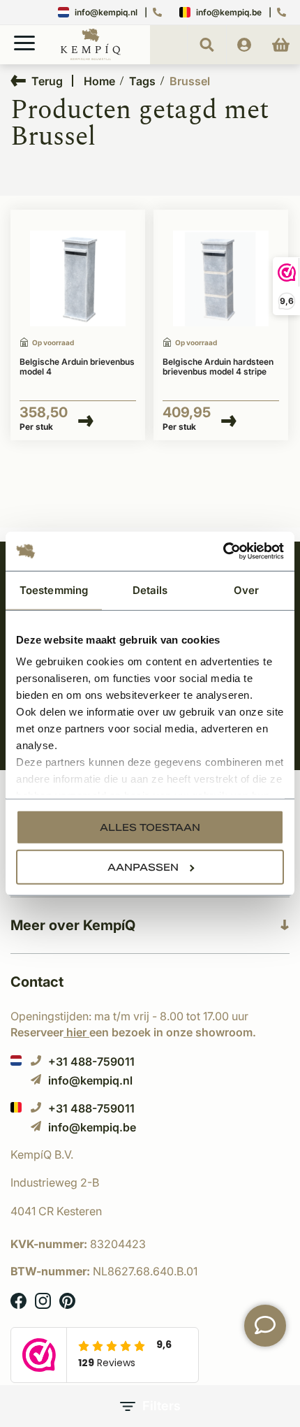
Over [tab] (246, 589)
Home (99, 81)
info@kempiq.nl (106, 12)
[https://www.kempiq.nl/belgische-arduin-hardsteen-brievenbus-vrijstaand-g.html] (78, 279)
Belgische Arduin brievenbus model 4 (77, 367)
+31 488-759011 (91, 1061)
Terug (47, 81)
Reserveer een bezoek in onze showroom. (133, 1032)
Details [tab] (150, 589)
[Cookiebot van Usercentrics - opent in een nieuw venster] (223, 551)
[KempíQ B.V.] (150, 1154)
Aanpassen (143, 866)
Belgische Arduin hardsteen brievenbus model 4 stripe (218, 367)
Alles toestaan (150, 826)
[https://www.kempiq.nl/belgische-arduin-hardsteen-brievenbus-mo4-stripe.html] (221, 279)
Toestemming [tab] (54, 589)
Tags (142, 81)
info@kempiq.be (229, 12)
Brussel (190, 81)
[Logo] (91, 57)
